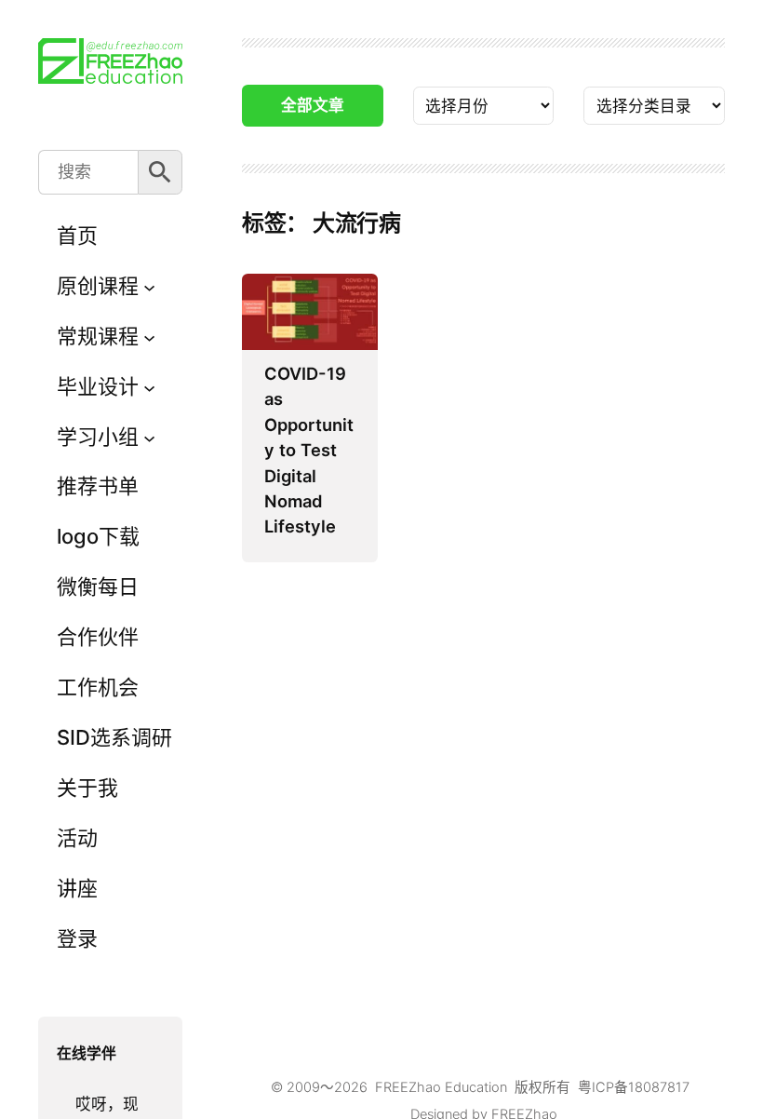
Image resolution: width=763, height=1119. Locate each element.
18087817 (658, 1087)
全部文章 (312, 105)
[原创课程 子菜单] (149, 286)
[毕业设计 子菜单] (149, 387)
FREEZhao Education (441, 1087)
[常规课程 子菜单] (149, 336)
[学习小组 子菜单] (149, 437)
